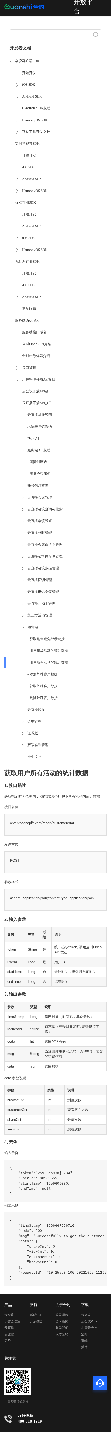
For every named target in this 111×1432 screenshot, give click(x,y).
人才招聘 (62, 1334)
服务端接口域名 (34, 332)
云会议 (9, 1315)
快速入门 (34, 438)
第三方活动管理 (39, 615)
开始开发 (29, 73)
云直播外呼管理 (39, 533)
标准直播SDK (25, 202)
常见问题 (29, 309)
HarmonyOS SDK (34, 120)
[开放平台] (33, 6)
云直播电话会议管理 (43, 592)
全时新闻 (62, 1321)
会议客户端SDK (27, 61)
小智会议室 (12, 1321)
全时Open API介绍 (36, 344)
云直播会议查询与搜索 (45, 509)
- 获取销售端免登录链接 (46, 639)
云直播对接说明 (39, 415)
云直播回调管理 (39, 580)
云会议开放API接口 (37, 391)
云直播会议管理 (39, 497)
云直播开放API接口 (37, 403)
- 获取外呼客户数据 (42, 686)
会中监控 (34, 757)
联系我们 (62, 1328)
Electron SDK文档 (36, 108)
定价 (7, 1340)
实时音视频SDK (27, 144)
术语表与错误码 (39, 427)
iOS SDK (28, 85)
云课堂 (9, 1334)
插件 (84, 1347)
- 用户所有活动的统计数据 (47, 662)
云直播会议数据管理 (43, 568)
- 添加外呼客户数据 (42, 674)
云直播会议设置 (39, 521)
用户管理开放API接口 (39, 379)
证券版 (32, 733)
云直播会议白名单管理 (45, 544)
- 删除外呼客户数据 (42, 698)
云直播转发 (36, 710)
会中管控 (34, 721)
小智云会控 (89, 1328)
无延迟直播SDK (27, 261)
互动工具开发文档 (36, 132)
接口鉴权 (29, 368)
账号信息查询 (37, 485)
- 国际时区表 (37, 462)
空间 (84, 1334)
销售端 (32, 627)
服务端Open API (27, 320)
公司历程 (62, 1315)
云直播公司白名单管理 (45, 556)
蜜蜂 (84, 1340)
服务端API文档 (38, 450)
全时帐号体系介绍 (36, 356)
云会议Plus (89, 1321)
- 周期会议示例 (39, 474)
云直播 (9, 1328)
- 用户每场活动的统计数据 (47, 651)
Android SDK (32, 96)
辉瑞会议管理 (37, 745)
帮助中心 (36, 1315)
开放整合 (36, 1321)
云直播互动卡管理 (41, 603)
